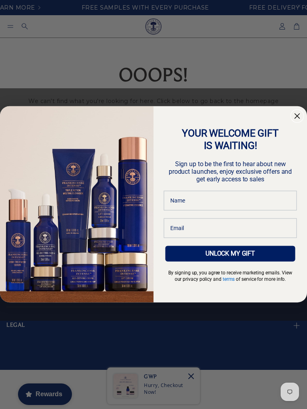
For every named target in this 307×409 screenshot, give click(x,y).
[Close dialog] (297, 116)
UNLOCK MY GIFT (230, 253)
